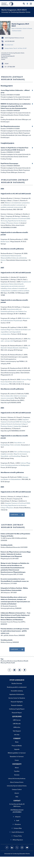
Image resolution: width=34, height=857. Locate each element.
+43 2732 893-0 (16, 812)
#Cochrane (4, 661)
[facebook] (7, 847)
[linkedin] (12, 847)
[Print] (19, 670)
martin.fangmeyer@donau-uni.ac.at (14, 37)
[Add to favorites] (24, 670)
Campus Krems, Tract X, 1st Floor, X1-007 (16, 48)
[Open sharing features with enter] (9, 670)
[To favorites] (27, 4)
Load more (14, 514)
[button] (17, 63)
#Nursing (3, 663)
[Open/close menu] (30, 4)
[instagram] (22, 847)
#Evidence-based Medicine (15, 661)
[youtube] (27, 847)
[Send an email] (14, 670)
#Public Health (10, 663)
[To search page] (23, 4)
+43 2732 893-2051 (10, 41)
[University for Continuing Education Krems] (7, 3)
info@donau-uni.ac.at (17, 809)
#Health (26, 661)
